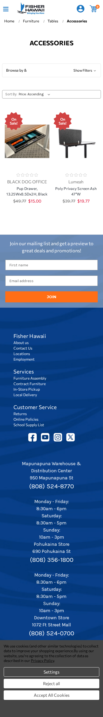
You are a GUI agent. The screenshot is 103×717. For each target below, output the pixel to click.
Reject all (51, 683)
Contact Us (22, 348)
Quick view (27, 134)
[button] (51, 70)
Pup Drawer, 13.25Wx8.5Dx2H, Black (27, 191)
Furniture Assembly (29, 378)
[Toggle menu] (5, 8)
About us (21, 342)
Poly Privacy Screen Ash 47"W (76, 191)
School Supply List (28, 425)
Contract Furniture (29, 383)
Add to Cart (27, 148)
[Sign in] (80, 8)
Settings (51, 671)
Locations (21, 353)
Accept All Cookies (51, 695)
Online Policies (25, 419)
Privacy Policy (42, 660)
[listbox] (35, 94)
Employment (24, 359)
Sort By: (11, 94)
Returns (20, 413)
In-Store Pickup (26, 389)
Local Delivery (25, 394)
